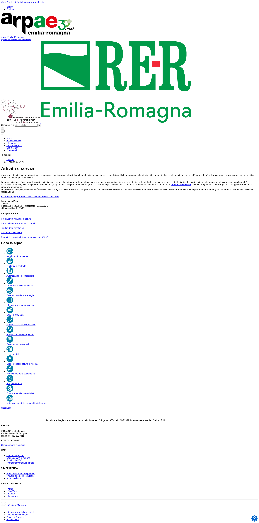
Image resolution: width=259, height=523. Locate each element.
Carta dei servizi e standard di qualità (19, 223)
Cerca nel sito (7, 125)
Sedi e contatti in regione (18, 458)
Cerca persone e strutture (13, 445)
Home (11, 159)
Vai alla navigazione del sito (31, 2)
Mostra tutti (6, 408)
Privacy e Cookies (15, 517)
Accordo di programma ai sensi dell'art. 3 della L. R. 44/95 (30, 196)
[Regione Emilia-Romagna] (116, 122)
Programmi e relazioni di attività (16, 219)
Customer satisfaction (11, 232)
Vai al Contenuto (9, 2)
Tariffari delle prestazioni (12, 228)
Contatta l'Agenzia (15, 455)
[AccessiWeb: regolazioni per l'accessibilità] (254, 518)
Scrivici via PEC (14, 460)
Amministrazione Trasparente (20, 473)
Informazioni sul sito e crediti (20, 512)
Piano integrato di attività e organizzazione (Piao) (24, 237)
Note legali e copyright (17, 515)
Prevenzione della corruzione (20, 476)
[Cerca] (39, 125)
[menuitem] (9, 138)
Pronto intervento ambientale (20, 463)
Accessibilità (12, 519)
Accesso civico (13, 478)
